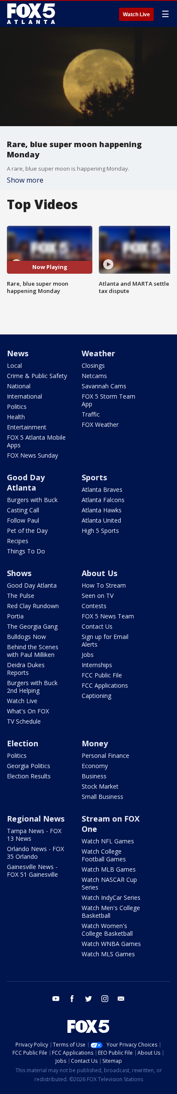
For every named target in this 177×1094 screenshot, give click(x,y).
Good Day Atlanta (26, 482)
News (17, 353)
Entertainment (26, 427)
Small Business (102, 796)
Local (14, 365)
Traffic (91, 414)
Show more (25, 180)
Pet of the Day (27, 530)
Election (22, 743)
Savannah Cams (104, 386)
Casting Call (23, 510)
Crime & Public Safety (37, 376)
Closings (93, 365)
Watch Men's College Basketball (111, 912)
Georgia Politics (28, 766)
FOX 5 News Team (108, 616)
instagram (105, 998)
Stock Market (100, 786)
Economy (95, 766)
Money (95, 743)
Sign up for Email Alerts (105, 640)
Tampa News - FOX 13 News (34, 835)
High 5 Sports (100, 530)
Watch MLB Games (109, 869)
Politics (17, 406)
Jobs (88, 654)
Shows (19, 573)
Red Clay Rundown (33, 606)
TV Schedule (24, 721)
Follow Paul (23, 520)
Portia (15, 616)
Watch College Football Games (104, 855)
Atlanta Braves (102, 489)
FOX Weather (100, 424)
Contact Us (97, 626)
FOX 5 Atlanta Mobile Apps (36, 441)
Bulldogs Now (26, 637)
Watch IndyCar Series (111, 897)
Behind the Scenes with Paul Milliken (32, 651)
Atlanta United (101, 520)
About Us (99, 573)
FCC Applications (105, 685)
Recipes (17, 541)
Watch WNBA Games (111, 944)
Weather (98, 353)
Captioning (96, 696)
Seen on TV (97, 595)
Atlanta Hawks (102, 510)
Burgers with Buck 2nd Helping (32, 687)
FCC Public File (102, 675)
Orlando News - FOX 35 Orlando (35, 852)
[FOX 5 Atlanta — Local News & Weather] (32, 13)
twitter (88, 998)
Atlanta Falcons (103, 500)
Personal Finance (105, 755)
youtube (56, 998)
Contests (94, 606)
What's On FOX (28, 711)
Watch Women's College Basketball (107, 929)
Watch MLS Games (108, 954)
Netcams (94, 376)
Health (16, 417)
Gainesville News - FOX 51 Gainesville (32, 870)
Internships (97, 665)
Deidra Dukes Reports (26, 669)
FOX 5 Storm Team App (108, 400)
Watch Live (136, 15)
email (121, 998)
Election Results (29, 776)
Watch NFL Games (108, 841)
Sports (94, 477)
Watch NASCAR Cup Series (109, 883)
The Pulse (20, 595)
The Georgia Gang (32, 626)
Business (94, 776)
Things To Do (26, 551)
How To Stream (104, 585)
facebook (72, 998)
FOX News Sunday (32, 455)
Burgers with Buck (32, 500)
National (19, 386)
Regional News (35, 818)
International (24, 396)
